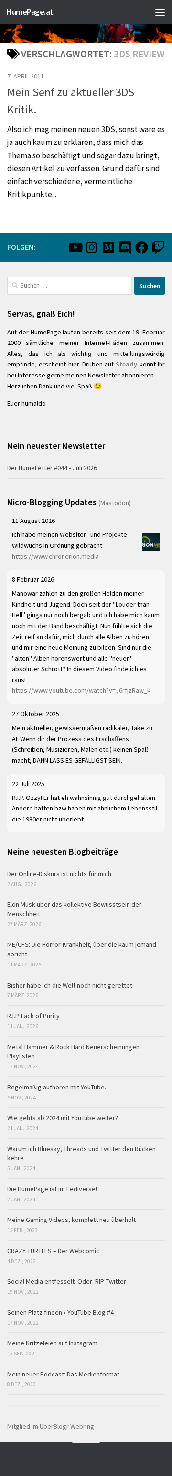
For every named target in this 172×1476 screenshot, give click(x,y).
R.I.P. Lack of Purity (33, 1015)
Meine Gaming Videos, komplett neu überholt (71, 1219)
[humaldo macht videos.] (74, 247)
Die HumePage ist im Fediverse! (52, 1189)
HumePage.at (30, 11)
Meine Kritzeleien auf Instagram (52, 1343)
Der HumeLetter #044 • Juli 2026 (52, 468)
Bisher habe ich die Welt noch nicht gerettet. (70, 985)
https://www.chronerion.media (55, 556)
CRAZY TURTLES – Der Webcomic (53, 1250)
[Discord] (124, 247)
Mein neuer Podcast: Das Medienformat (63, 1374)
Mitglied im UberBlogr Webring (50, 1426)
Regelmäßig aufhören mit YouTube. (56, 1087)
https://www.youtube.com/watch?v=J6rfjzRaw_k (81, 690)
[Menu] (160, 12)
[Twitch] (158, 247)
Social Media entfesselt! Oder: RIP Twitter (66, 1281)
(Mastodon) (114, 503)
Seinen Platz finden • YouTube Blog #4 (60, 1312)
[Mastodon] (108, 247)
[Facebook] (141, 247)
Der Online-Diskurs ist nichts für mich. (60, 873)
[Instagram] (91, 247)
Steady (126, 364)
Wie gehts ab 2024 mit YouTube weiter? (62, 1117)
